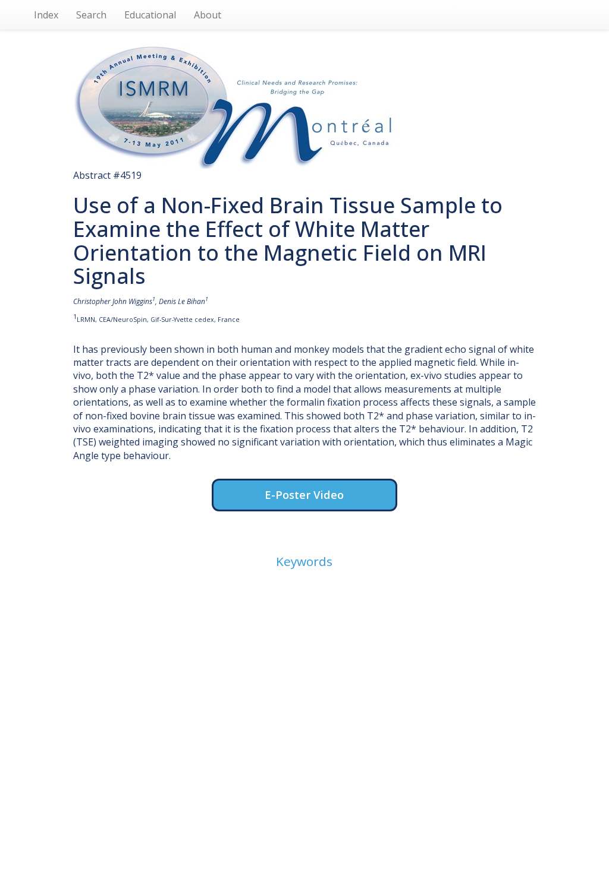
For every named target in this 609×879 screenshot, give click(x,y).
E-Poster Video (304, 494)
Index (46, 14)
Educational (150, 14)
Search (91, 14)
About (207, 14)
